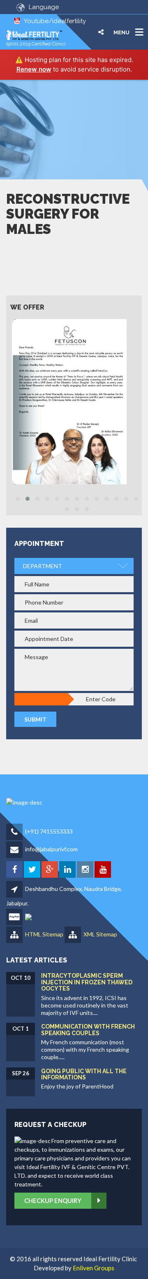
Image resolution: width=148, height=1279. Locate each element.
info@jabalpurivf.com (51, 849)
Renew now (33, 69)
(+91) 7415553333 (49, 831)
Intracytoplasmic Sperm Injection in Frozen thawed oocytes (86, 982)
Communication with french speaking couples (88, 1029)
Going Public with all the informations (84, 1074)
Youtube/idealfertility (55, 21)
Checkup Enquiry (52, 1200)
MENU (121, 32)
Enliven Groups (93, 1268)
